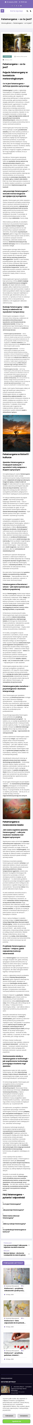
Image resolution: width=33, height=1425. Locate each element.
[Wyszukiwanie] (27, 11)
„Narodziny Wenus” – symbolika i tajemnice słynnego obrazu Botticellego (21, 1388)
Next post (6, 1250)
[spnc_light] (30, 11)
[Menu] (2, 10)
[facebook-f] (12, 6)
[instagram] (19, 6)
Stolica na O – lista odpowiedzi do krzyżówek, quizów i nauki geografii (14, 1322)
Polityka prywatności (6, 1378)
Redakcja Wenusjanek (21, 56)
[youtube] (21, 6)
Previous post (8, 1243)
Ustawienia (24, 1416)
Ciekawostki (7, 56)
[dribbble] (16, 6)
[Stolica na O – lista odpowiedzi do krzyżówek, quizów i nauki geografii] (16, 1308)
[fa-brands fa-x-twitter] (14, 6)
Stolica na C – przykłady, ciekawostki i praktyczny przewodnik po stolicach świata (14, 1289)
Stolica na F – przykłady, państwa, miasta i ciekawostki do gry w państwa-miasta (13, 1354)
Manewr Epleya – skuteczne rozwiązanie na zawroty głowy (14, 1254)
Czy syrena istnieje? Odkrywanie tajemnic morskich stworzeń (15, 1246)
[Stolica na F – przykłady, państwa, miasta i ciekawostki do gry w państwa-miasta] (16, 1341)
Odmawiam (9, 1416)
